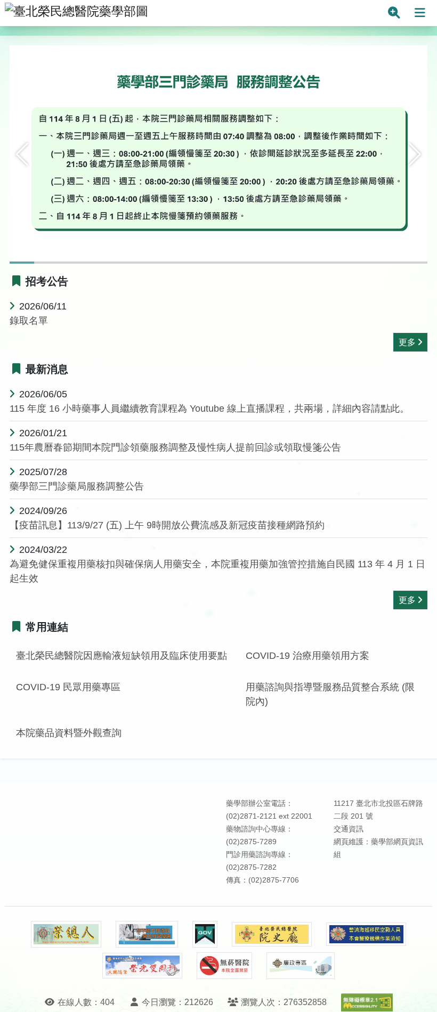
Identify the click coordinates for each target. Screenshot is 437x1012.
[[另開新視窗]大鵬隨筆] (142, 966)
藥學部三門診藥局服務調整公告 (77, 486)
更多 (407, 342)
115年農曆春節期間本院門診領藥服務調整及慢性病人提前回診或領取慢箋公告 (175, 447)
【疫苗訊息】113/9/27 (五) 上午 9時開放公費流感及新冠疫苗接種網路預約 (167, 525)
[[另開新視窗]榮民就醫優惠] (146, 934)
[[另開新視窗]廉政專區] (300, 965)
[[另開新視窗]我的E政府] (204, 934)
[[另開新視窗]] (218, 162)
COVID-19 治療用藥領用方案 (307, 655)
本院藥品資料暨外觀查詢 (69, 733)
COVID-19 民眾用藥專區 (68, 687)
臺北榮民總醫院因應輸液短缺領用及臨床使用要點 (121, 655)
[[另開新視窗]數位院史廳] (272, 934)
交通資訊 (348, 829)
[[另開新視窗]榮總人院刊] (66, 934)
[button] (22, 154)
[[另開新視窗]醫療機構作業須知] (366, 934)
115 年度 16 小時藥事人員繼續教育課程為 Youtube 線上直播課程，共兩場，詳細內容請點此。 (209, 408)
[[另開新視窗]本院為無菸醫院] (224, 965)
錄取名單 (29, 320)
